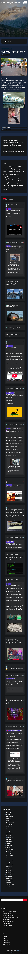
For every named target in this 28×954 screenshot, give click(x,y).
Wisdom (8, 853)
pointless (15, 178)
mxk (9, 246)
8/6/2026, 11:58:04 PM (15, 699)
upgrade (5, 187)
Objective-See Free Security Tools (10, 917)
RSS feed (19, 145)
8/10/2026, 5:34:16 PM (17, 583)
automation (8, 860)
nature (4, 178)
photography (9, 179)
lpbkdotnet (10, 346)
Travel (10, 49)
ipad (17, 171)
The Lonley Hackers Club (11, 605)
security (5, 183)
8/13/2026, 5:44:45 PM (17, 485)
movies (18, 177)
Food (5, 169)
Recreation (4, 49)
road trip (19, 181)
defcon (20, 166)
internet (11, 171)
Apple (11, 166)
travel (21, 185)
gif (11, 169)
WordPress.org (6, 944)
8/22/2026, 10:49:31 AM (15, 305)
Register (5, 936)
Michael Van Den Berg (18, 952)
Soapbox (7, 847)
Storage (8, 882)
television (16, 185)
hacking (18, 169)
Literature (8, 816)
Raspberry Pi (9, 872)
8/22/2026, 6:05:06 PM (15, 281)
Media (7, 870)
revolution (8, 824)
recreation (11, 181)
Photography (9, 822)
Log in (4, 938)
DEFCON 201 (10, 392)
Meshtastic (18, 594)
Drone (7, 862)
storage (17, 183)
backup (16, 166)
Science (8, 876)
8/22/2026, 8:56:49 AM (16, 246)
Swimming (8, 843)
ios (14, 171)
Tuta (9, 208)
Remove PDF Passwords (8, 915)
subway (8, 127)
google (14, 169)
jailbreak (12, 174)
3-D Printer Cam (6, 919)
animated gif (5, 166)
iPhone (21, 171)
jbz (9, 428)
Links (6, 829)
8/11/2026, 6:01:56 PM (15, 639)
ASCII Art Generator (7, 913)
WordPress (18, 950)
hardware (6, 171)
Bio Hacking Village (14, 609)
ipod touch (5, 174)
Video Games (12, 187)
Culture (6, 812)
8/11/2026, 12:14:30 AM (15, 666)
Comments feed (6, 942)
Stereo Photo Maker (7, 925)
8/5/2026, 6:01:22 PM (10, 732)
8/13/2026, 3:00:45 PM (10, 543)
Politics (19, 178)
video (8, 187)
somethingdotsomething (12, 2)
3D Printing (8, 857)
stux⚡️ (9, 485)
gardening (8, 841)
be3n (8, 204)
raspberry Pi (5, 181)
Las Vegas (17, 174)
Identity (10, 952)
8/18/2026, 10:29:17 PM (11, 394)
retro (7, 874)
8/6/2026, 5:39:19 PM (15, 778)
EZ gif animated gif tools (8, 921)
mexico (4, 127)
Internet (8, 866)
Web (7, 886)
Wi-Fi (7, 888)
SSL (14, 183)
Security (8, 878)
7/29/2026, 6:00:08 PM (16, 428)
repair (14, 181)
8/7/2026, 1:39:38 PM (10, 680)
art (14, 166)
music (21, 176)
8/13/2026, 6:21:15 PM (15, 507)
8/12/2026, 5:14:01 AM (15, 554)
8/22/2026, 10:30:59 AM (17, 208)
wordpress (21, 187)
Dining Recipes (6, 923)
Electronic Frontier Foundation (14, 730)
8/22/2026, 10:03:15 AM (15, 327)
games (8, 169)
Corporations (9, 849)
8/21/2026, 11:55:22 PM (11, 347)
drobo (23, 166)
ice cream (9, 837)
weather (17, 187)
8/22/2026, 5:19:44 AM (15, 334)
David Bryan (10, 678)
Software (10, 183)
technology (8, 185)
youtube (5, 189)
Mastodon (13, 147)
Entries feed (5, 940)
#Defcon (8, 585)
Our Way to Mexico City (13, 51)
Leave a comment (7, 129)
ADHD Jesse (10, 541)
